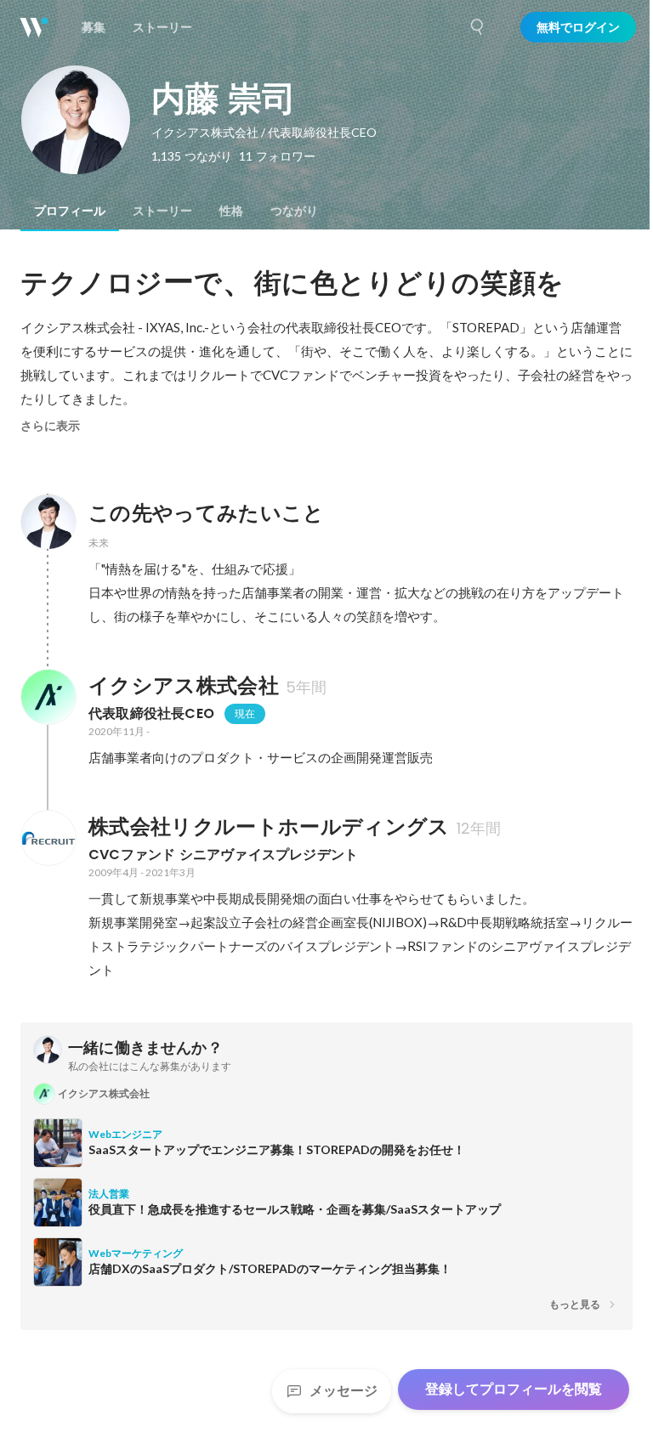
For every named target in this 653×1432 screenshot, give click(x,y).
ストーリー (162, 210)
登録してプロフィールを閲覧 (513, 1389)
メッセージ (343, 1391)
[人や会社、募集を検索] (478, 27)
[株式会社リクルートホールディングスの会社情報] (47, 838)
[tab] (69, 210)
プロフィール (69, 210)
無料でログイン (578, 27)
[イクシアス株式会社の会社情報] (47, 697)
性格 (231, 210)
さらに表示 (50, 425)
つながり (294, 210)
